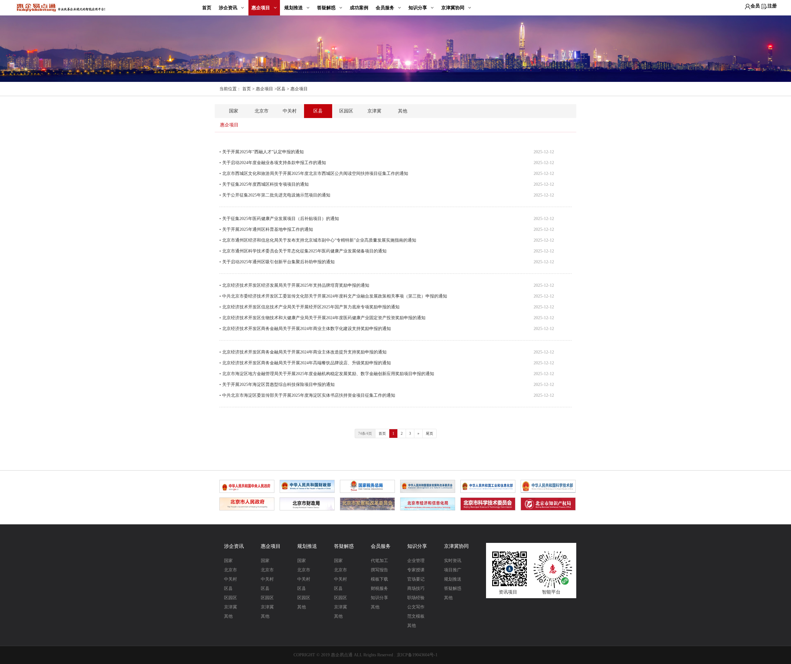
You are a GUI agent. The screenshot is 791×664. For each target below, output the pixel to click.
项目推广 (452, 570)
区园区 (346, 110)
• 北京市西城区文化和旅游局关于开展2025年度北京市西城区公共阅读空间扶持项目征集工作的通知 (313, 173)
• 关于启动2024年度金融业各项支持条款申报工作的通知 (272, 162)
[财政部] (307, 485)
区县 (281, 89)
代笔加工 (379, 560)
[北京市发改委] (367, 503)
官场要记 (416, 579)
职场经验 (416, 597)
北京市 (262, 110)
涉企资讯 (229, 7)
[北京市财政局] (307, 503)
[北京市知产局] (548, 503)
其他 (402, 110)
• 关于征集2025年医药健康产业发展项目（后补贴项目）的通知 (279, 218)
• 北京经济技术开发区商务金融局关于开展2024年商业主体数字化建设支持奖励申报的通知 (305, 328)
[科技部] (548, 485)
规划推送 (294, 7)
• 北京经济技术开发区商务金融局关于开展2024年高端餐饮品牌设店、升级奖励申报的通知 (305, 363)
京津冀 (374, 110)
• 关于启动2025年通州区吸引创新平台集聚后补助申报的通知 (277, 262)
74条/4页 (365, 433)
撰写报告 (379, 570)
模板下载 (379, 579)
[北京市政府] (246, 503)
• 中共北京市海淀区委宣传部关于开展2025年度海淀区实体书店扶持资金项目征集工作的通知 (307, 395)
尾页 (429, 433)
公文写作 (416, 607)
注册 (772, 5)
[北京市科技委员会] (487, 503)
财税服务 (379, 588)
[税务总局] (367, 485)
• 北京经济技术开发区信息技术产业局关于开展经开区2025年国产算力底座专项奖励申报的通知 (309, 307)
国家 (233, 110)
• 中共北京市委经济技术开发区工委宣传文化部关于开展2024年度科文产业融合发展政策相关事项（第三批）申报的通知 (333, 296)
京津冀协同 (453, 7)
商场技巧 (416, 588)
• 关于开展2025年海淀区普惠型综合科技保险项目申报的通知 (277, 384)
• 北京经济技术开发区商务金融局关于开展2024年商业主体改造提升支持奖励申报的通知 (303, 352)
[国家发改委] (427, 485)
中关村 (290, 110)
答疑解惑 (327, 7)
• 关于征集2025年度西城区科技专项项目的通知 (264, 184)
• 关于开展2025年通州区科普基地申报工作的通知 (266, 229)
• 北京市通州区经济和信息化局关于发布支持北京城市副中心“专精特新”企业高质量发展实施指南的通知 (317, 240)
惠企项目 (261, 7)
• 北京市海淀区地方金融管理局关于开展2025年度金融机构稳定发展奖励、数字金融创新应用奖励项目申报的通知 (326, 373)
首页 (206, 7)
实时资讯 (452, 560)
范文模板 (416, 616)
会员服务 (386, 7)
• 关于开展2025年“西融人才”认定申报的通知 (261, 152)
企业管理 (416, 560)
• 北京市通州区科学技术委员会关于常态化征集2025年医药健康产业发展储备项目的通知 (303, 251)
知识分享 (418, 7)
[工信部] (487, 485)
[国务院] (246, 485)
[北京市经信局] (427, 503)
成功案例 (359, 7)
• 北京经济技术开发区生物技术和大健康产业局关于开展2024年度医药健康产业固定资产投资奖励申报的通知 (322, 317)
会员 (755, 5)
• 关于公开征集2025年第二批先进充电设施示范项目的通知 (274, 195)
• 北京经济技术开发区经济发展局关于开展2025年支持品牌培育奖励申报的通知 (294, 285)
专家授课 (416, 570)
